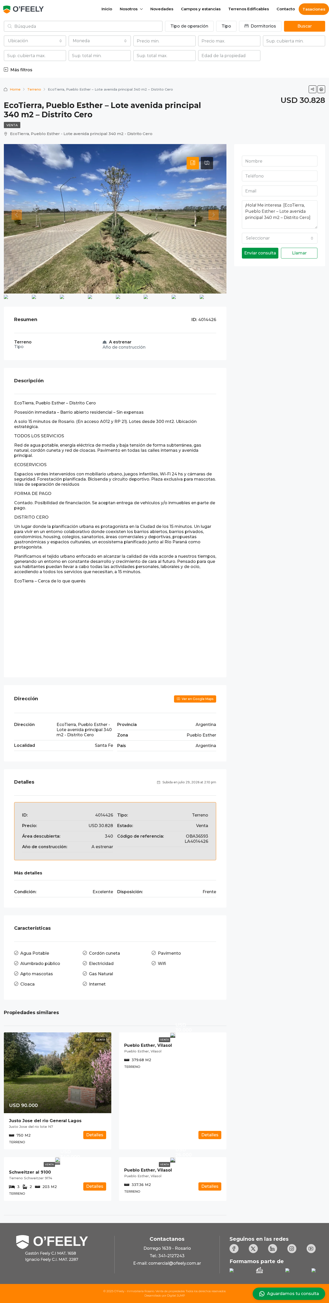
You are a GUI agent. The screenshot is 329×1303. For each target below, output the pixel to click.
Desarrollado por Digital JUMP (164, 1295)
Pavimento (169, 953)
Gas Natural (101, 973)
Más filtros (20, 69)
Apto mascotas (36, 973)
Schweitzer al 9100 (30, 1172)
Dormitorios (263, 26)
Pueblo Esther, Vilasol (148, 1045)
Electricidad (101, 963)
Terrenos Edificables (248, 8)
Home (15, 89)
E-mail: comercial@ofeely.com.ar (167, 1263)
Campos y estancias (201, 8)
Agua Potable (34, 953)
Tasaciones (314, 9)
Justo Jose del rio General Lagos (45, 1120)
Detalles (94, 1134)
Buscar (304, 26)
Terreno (34, 89)
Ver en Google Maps (197, 699)
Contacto (286, 8)
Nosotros (129, 8)
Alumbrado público (40, 963)
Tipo (226, 26)
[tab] (193, 163)
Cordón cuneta (104, 953)
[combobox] (35, 41)
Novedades (161, 8)
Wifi (162, 963)
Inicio (107, 8)
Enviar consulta (260, 253)
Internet (97, 984)
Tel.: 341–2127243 (167, 1255)
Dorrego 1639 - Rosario (167, 1248)
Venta (12, 125)
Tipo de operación (189, 26)
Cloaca (27, 984)
